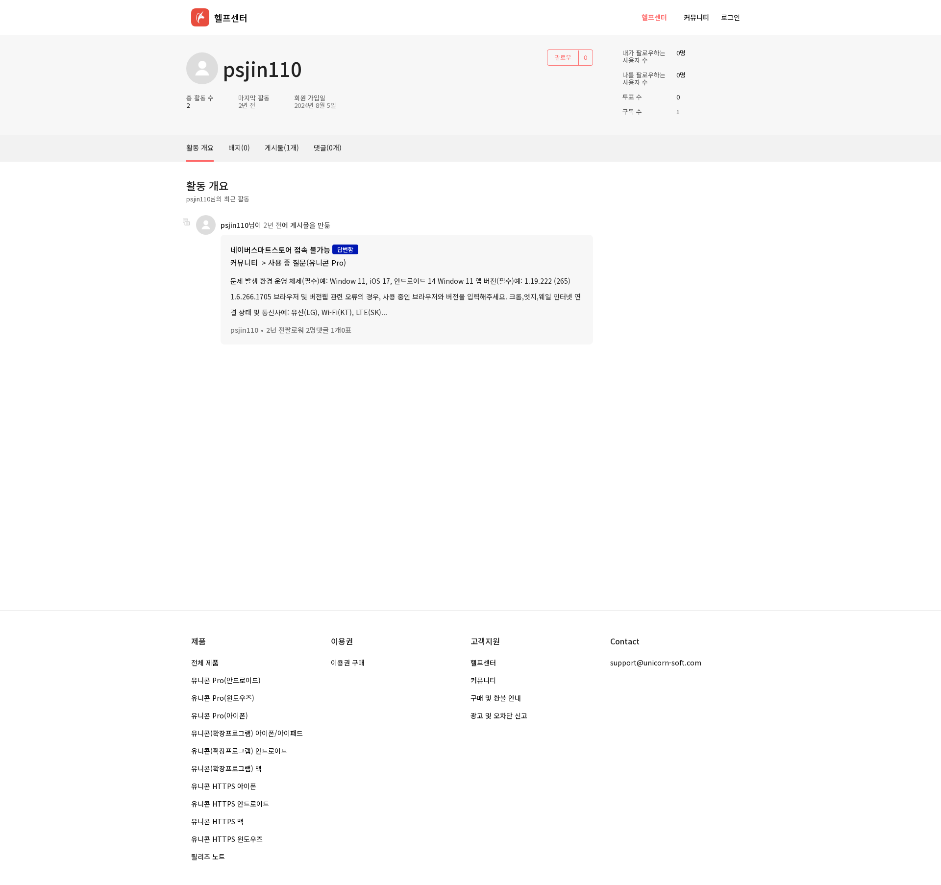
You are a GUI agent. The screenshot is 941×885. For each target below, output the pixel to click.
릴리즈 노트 (208, 856)
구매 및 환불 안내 (495, 698)
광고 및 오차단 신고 (498, 715)
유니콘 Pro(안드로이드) (226, 680)
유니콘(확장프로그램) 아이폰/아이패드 (247, 733)
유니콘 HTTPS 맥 (217, 821)
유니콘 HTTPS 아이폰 (223, 786)
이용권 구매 (348, 662)
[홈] (200, 17)
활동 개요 (200, 147)
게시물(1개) (282, 147)
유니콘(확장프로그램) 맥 (226, 768)
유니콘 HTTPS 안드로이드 (230, 804)
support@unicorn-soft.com (655, 662)
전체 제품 (205, 662)
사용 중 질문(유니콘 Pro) (307, 262)
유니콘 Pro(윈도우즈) (222, 698)
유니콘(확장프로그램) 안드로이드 (239, 751)
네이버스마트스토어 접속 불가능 (280, 250)
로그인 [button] (730, 17)
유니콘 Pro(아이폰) (219, 715)
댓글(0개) (328, 147)
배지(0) (239, 147)
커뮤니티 (696, 17)
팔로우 (563, 57)
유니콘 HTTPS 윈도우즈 (227, 839)
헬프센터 (654, 17)
